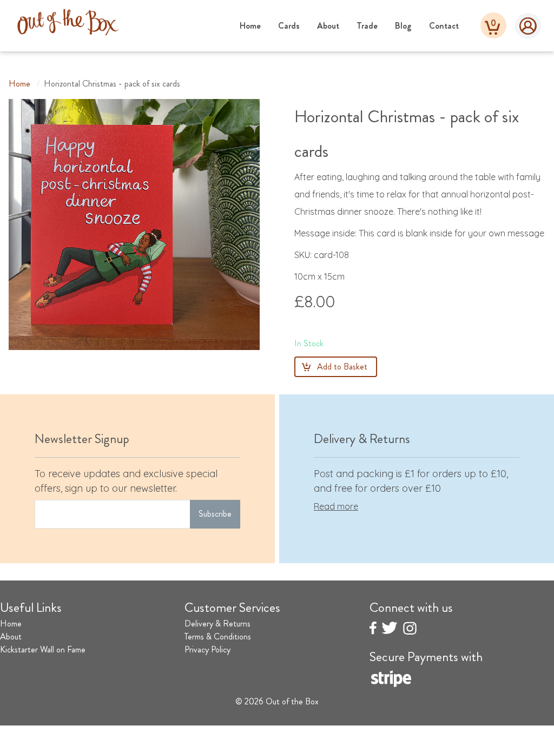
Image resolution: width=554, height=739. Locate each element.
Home (250, 25)
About (328, 25)
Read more (336, 506)
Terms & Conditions (217, 636)
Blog (403, 25)
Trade (367, 25)
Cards (289, 25)
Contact (444, 25)
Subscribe (215, 513)
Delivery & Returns (217, 623)
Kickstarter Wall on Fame (42, 649)
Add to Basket (342, 366)
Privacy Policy (207, 649)
